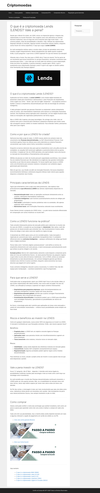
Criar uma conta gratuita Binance (24, 420)
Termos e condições (14, 17)
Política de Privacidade (29, 17)
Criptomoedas (19, 5)
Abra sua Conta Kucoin (21, 442)
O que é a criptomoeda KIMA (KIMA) (27, 472)
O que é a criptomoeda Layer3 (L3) (27, 476)
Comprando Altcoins (59, 12)
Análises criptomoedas (32, 12)
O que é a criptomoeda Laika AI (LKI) (27, 474)
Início (10, 12)
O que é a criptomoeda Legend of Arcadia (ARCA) (32, 480)
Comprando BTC (46, 12)
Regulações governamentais (76, 12)
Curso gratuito (19, 12)
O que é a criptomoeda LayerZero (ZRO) (28, 478)
